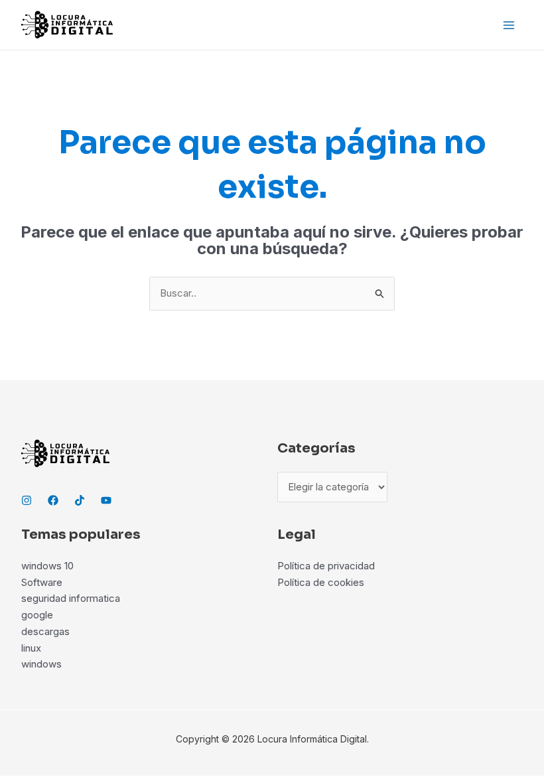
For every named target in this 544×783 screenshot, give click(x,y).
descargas (45, 631)
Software (41, 582)
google (37, 614)
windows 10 (47, 565)
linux (31, 648)
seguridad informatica (70, 598)
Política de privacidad (326, 565)
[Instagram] (26, 500)
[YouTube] (106, 500)
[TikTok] (79, 500)
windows (41, 664)
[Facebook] (53, 500)
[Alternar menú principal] (509, 25)
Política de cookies (320, 582)
